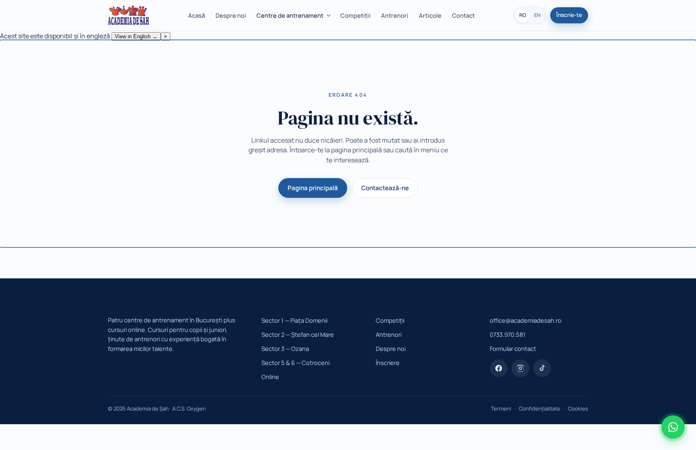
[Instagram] (520, 368)
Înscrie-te (569, 15)
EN (537, 15)
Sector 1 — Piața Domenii (294, 320)
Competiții (355, 15)
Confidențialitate (539, 408)
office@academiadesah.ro (525, 320)
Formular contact (513, 348)
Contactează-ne (385, 188)
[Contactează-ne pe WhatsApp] (673, 427)
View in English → (136, 36)
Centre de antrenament (290, 15)
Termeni (501, 408)
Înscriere (388, 363)
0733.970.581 (508, 334)
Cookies (578, 408)
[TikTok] (542, 368)
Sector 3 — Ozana (285, 348)
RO (522, 15)
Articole (430, 15)
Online (270, 377)
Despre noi (230, 15)
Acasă (196, 15)
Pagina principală (313, 188)
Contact (463, 15)
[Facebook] (499, 368)
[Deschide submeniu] (330, 15)
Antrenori (394, 15)
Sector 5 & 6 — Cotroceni (295, 363)
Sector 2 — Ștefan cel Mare (297, 334)
